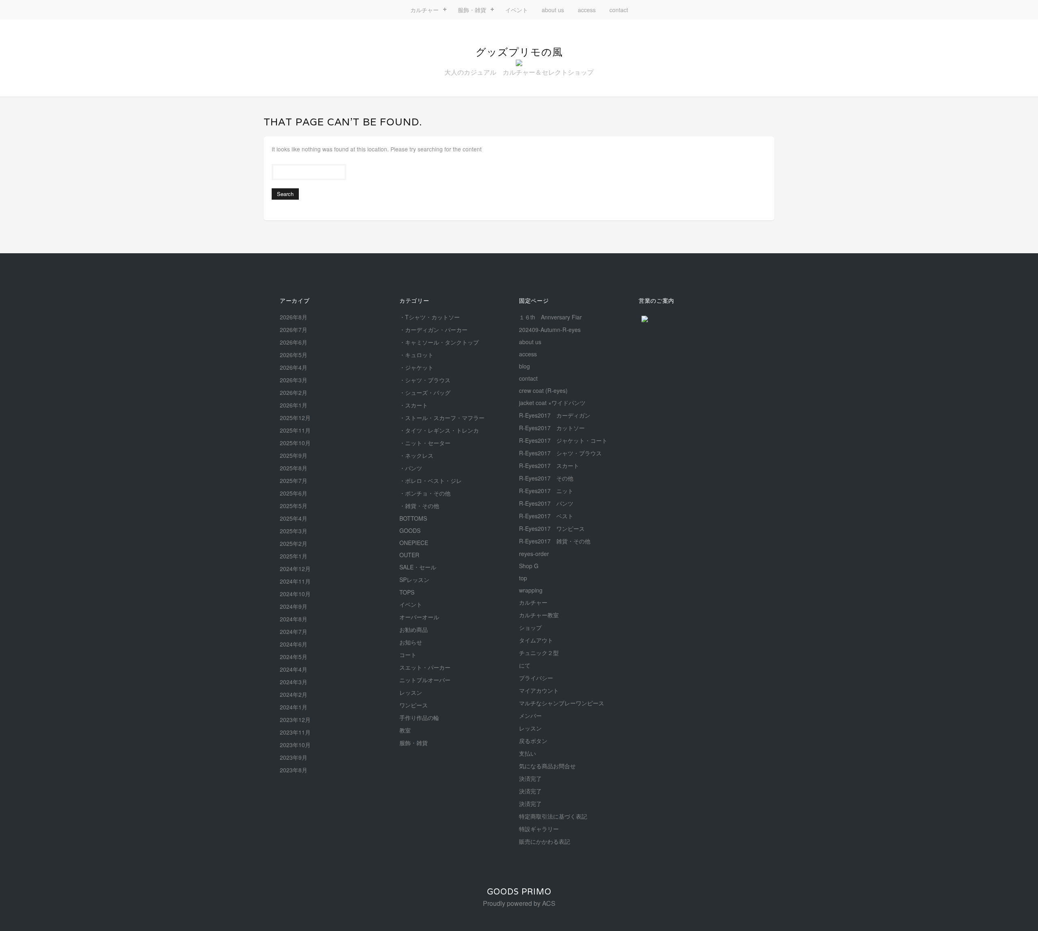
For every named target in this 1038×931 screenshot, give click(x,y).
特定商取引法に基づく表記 (553, 816)
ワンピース (413, 705)
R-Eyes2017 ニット (546, 491)
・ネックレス (416, 455)
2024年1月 (293, 707)
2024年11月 (295, 581)
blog (524, 366)
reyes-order (534, 554)
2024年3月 (293, 682)
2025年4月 (293, 518)
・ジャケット (416, 367)
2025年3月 (293, 531)
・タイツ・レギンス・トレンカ (439, 430)
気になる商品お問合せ (547, 766)
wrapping (531, 590)
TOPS (406, 592)
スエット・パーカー (424, 667)
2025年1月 (293, 556)
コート (407, 655)
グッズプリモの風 (519, 51)
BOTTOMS (413, 518)
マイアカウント (539, 690)
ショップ (530, 627)
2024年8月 (293, 619)
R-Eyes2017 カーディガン (554, 415)
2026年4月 (293, 367)
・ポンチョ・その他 (424, 493)
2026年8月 (293, 317)
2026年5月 (293, 355)
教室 (405, 730)
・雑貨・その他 (419, 506)
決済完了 (530, 778)
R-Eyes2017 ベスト (546, 516)
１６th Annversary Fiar (550, 317)
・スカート (413, 405)
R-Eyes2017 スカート (549, 465)
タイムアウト (536, 640)
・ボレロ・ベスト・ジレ (430, 480)
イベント (516, 10)
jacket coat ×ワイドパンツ (552, 403)
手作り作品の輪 (419, 717)
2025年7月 (293, 480)
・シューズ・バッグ (424, 392)
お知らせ (410, 642)
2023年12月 (295, 719)
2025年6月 (293, 493)
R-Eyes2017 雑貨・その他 (554, 541)
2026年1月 (293, 405)
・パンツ (410, 468)
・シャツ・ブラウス (424, 380)
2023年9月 (293, 757)
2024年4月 (293, 669)
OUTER (409, 555)
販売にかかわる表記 (544, 841)
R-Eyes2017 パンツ (546, 503)
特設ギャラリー (539, 829)
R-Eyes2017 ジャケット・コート (563, 440)
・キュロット (416, 355)
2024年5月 (293, 657)
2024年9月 (293, 606)
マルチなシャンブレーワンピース (561, 703)
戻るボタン (533, 741)
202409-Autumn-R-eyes (550, 329)
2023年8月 (293, 770)
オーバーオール (419, 617)
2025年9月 (293, 455)
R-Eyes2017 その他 (546, 478)
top (523, 578)
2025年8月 (293, 468)
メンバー (530, 715)
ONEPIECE (413, 543)
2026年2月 (293, 392)
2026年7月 (293, 329)
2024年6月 (293, 644)
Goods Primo (519, 891)
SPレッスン (414, 579)
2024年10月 (295, 594)
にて (524, 665)
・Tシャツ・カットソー (429, 317)
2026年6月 (293, 342)
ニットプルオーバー (424, 680)
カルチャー (424, 10)
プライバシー (536, 678)
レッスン (410, 692)
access (587, 10)
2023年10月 (295, 745)
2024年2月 (293, 694)
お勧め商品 (413, 629)
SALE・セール (417, 567)
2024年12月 (295, 569)
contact (618, 10)
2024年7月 (293, 631)
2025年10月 (295, 443)
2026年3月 (293, 380)
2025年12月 (295, 418)
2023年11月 (295, 732)
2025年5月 (293, 506)
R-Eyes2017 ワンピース (552, 528)
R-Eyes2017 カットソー (552, 428)
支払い (527, 753)
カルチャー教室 (539, 615)
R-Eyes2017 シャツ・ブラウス (560, 453)
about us (553, 10)
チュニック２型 (539, 653)
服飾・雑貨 (472, 10)
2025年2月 (293, 543)
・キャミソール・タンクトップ (439, 342)
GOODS (409, 530)
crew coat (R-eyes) (543, 390)
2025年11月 (295, 430)
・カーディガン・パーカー (433, 329)
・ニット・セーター (424, 443)
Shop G (528, 566)
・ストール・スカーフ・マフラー (442, 418)
